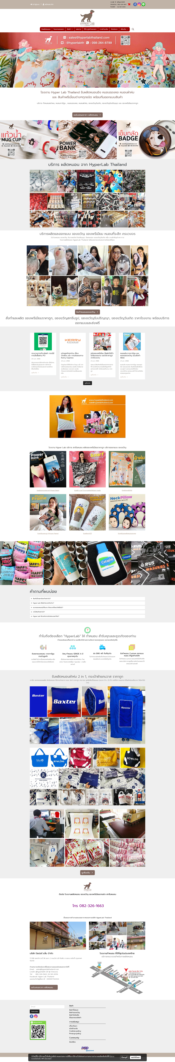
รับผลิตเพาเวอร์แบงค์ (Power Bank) (48, 490)
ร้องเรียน (72, 1042)
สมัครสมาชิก (48, 4)
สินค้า (69, 29)
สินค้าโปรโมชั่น (74, 1015)
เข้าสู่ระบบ (35, 4)
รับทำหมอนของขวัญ (86, 312)
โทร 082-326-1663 (87, 905)
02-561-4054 (121, 7)
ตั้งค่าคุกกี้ (124, 1057)
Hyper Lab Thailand (46, 976)
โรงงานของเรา (59, 29)
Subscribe (34, 1011)
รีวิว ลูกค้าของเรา (90, 29)
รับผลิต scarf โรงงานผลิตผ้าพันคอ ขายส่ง (87, 490)
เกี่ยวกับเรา (73, 1026)
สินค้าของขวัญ (74, 1012)
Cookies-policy (75, 1031)
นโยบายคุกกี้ (47, 1058)
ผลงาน (78, 29)
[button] (133, 29)
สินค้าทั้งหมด (73, 1010)
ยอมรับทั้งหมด (135, 1057)
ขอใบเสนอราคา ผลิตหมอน (86, 115)
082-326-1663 (121, 4)
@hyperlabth (121, 2)
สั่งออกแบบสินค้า (75, 1017)
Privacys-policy (75, 1033)
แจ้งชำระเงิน (73, 1028)
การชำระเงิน (104, 29)
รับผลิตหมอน (45, 29)
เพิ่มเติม (124, 29)
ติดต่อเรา (114, 29)
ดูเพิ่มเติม (34, 373)
